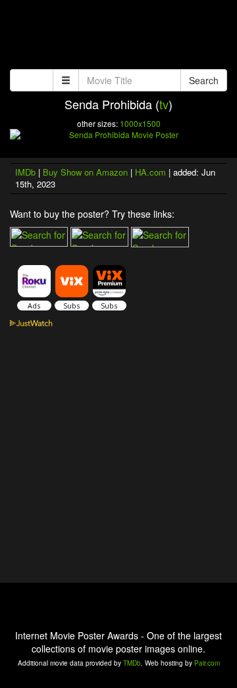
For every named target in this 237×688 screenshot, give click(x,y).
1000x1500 (140, 123)
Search (204, 80)
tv (164, 103)
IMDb (25, 172)
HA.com (150, 172)
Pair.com (207, 663)
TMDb (132, 663)
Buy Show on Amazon (85, 172)
